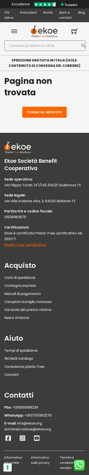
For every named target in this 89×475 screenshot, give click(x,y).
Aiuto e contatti (65, 15)
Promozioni (28, 12)
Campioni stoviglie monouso (28, 301)
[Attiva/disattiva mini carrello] (74, 31)
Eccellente (21, 4)
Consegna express (20, 285)
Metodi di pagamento (22, 293)
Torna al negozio (44, 112)
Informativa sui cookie (13, 460)
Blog (81, 12)
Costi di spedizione (19, 277)
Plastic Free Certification (25, 244)
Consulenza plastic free (24, 366)
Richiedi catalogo (18, 358)
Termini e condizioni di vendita (69, 462)
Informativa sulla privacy (40, 460)
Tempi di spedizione (21, 350)
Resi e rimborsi (16, 317)
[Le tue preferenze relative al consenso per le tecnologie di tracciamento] (7, 467)
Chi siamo (9, 15)
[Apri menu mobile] (14, 31)
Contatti (11, 374)
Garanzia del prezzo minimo (28, 309)
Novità (48, 12)
